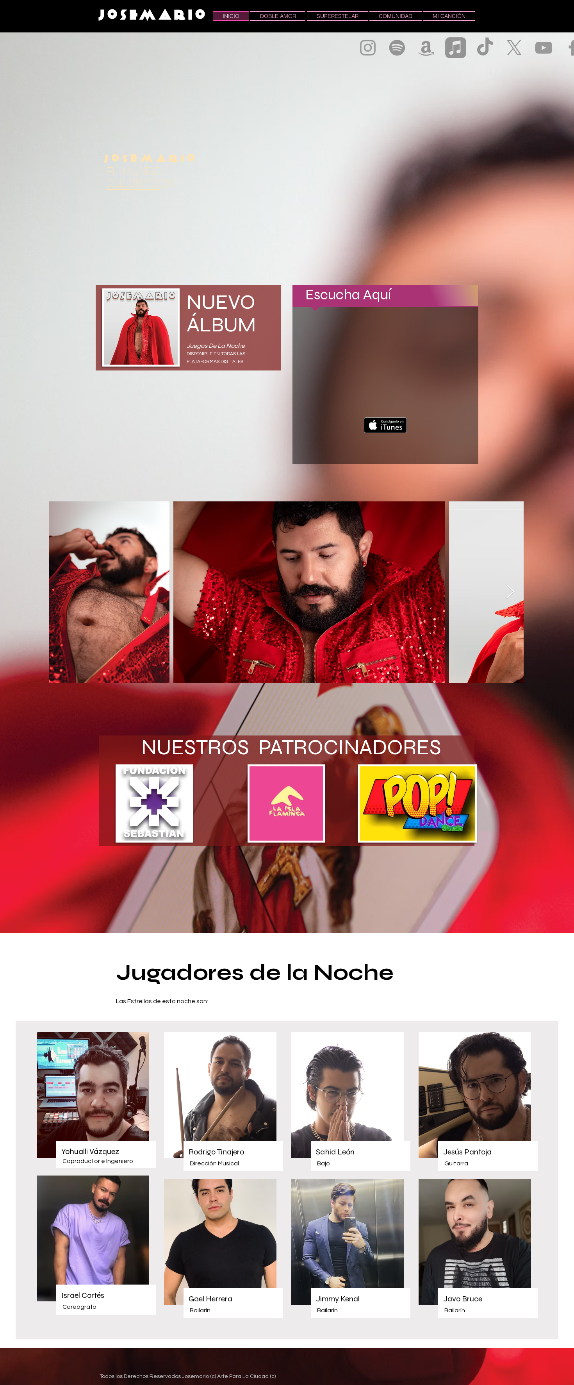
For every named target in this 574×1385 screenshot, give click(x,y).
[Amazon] (426, 47)
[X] (514, 47)
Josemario (154, 15)
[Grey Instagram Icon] (367, 47)
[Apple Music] (455, 47)
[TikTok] (485, 47)
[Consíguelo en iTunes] (385, 425)
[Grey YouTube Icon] (543, 47)
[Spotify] (397, 47)
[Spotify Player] (385, 399)
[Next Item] (510, 592)
